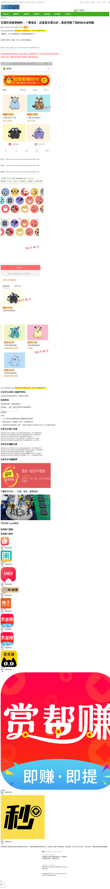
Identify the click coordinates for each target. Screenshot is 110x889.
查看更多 (5, 429)
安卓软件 (26, 14)
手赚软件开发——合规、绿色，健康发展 (19, 491)
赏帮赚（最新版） (6, 627)
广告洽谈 (81, 2)
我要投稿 (87, 2)
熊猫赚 (3, 593)
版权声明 (45, 867)
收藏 (25, 27)
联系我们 (57, 867)
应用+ (44, 875)
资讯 (5, 18)
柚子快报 (3, 609)
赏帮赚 (3, 790)
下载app (104, 2)
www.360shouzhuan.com (59, 873)
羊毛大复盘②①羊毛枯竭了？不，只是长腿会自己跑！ (26, 455)
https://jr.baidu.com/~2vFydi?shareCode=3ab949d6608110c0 (22, 47)
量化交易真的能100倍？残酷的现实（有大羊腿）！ (25, 440)
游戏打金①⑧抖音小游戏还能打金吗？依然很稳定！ (26, 434)
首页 (2, 18)
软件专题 (57, 14)
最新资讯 (16, 14)
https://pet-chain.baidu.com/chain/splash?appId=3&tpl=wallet (22, 165)
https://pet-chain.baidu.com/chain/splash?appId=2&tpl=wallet (22, 159)
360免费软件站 (40, 31)
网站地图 (45, 868)
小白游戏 (3, 582)
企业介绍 (99, 2)
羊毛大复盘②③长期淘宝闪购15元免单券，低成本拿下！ (27, 450)
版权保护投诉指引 (78, 846)
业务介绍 (6, 14)
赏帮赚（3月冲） (6, 646)
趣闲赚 (3, 562)
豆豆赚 (3, 546)
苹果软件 (37, 14)
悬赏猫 (3, 667)
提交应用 (51, 867)
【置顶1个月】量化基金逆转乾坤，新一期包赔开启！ (26, 433)
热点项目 (93, 2)
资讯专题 (47, 14)
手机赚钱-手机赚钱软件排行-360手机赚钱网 (39, 425)
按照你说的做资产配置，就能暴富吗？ (22, 451)
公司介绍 (64, 867)
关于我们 (67, 14)
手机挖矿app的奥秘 (9, 523)
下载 (2, 549)
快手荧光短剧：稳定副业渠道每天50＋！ (22, 436)
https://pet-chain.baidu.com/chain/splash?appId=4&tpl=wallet (22, 171)
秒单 (2, 840)
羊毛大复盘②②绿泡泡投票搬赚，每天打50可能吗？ (26, 453)
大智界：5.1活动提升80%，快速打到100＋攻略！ (25, 438)
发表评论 (5, 392)
